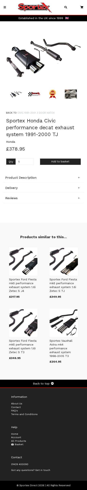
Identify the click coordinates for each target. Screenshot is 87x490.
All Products (18, 441)
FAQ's (14, 410)
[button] (13, 70)
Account (16, 437)
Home (14, 434)
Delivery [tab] (11, 188)
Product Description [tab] (20, 177)
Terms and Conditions (24, 414)
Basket (18, 444)
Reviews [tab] (11, 198)
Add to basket (60, 161)
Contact (16, 407)
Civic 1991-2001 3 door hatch (35, 112)
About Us (16, 403)
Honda (10, 141)
